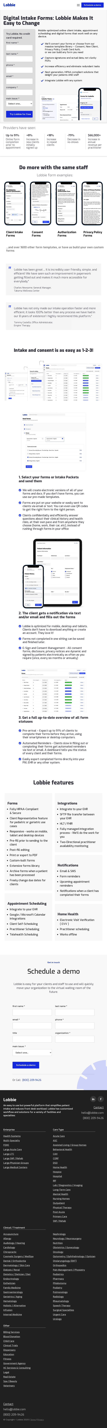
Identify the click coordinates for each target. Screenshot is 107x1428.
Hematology (10, 1301)
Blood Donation (11, 1336)
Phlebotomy (59, 1283)
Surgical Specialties (63, 1310)
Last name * (12, 53)
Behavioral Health (62, 1149)
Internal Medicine (12, 1314)
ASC (55, 1140)
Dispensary (9, 1350)
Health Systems (12, 1136)
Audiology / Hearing (14, 1243)
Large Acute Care (12, 1149)
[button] (78, 5)
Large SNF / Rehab (13, 1158)
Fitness (7, 1358)
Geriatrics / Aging (12, 1296)
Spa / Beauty (10, 1381)
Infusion (7, 1310)
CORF (56, 1158)
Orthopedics (59, 1265)
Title (15, 1032)
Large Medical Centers (15, 1167)
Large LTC (8, 1154)
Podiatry (57, 1287)
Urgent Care (59, 1314)
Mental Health (60, 1194)
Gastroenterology (13, 1292)
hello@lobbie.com (92, 1113)
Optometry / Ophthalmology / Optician (74, 1256)
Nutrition (58, 1243)
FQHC (6, 1145)
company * (12, 87)
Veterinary (9, 1385)
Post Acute (59, 1212)
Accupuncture (10, 1234)
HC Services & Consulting (17, 1367)
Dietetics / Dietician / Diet (17, 1274)
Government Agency (14, 1363)
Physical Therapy (62, 1207)
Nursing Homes (61, 1198)
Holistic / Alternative (14, 1305)
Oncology (58, 1252)
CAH (55, 1154)
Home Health (60, 1167)
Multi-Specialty (11, 1140)
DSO (55, 1162)
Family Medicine (12, 1287)
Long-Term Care (61, 1189)
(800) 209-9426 (31, 1080)
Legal (6, 1372)
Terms (33, 1419)
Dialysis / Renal (11, 1269)
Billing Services (11, 1332)
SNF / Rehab (59, 1221)
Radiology (58, 1296)
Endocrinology (11, 1278)
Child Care (8, 1341)
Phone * (10, 65)
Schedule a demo (92, 5)
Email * (9, 76)
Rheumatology (61, 1301)
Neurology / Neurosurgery (67, 1238)
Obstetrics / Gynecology (66, 1247)
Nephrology (59, 1234)
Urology (57, 1319)
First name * (12, 42)
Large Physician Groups (16, 1162)
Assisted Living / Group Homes (69, 1145)
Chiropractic (9, 1252)
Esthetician (9, 1283)
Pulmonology (60, 1292)
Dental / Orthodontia (14, 1260)
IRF (54, 1180)
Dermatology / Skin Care (16, 1265)
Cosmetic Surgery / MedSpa (18, 1256)
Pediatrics (58, 1274)
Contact (99, 1107)
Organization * (62, 1032)
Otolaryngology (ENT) (65, 1260)
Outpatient (59, 1203)
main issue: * (12, 98)
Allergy (7, 1238)
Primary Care (60, 1216)
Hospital (57, 1176)
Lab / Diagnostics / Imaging (67, 1185)
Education (8, 1354)
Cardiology (9, 1247)
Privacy (40, 1419)
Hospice (57, 1171)
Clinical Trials (10, 1345)
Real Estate (9, 1376)
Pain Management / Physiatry (69, 1269)
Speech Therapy (61, 1305)
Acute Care (59, 1136)
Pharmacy (58, 1278)
